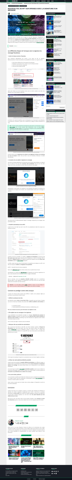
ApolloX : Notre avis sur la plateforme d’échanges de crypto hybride (58, 50)
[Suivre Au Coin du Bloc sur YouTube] (52, 471)
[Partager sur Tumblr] (32, 410)
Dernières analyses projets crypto (11, 473)
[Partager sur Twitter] (21, 410)
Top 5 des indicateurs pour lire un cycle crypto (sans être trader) (58, 63)
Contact (34, 478)
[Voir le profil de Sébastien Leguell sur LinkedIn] (23, 423)
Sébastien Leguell (16, 13)
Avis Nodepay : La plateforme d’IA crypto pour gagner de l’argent (58, 40)
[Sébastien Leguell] (9, 14)
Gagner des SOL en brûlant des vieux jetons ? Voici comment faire (58, 96)
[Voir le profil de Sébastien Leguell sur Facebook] (18, 423)
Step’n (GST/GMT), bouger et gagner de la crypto (55, 119)
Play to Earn (7, 475)
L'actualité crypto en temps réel (11, 472)
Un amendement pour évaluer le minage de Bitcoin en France (57, 22)
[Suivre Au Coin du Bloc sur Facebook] (56, 471)
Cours (52, 1)
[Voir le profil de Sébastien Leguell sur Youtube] (27, 423)
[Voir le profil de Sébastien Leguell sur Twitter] (20, 423)
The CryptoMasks (38, 378)
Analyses (38, 1)
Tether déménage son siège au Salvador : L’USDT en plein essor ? (58, 31)
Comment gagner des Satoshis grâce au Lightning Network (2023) (55, 118)
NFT (6, 474)
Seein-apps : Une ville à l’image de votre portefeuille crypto (58, 54)
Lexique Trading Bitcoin (24, 473)
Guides (48, 1)
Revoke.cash (13, 329)
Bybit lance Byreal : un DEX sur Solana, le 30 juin (58, 17)
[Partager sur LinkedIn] (25, 410)
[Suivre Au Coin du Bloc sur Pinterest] (52, 473)
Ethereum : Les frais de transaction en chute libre (58, 26)
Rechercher (48, 106)
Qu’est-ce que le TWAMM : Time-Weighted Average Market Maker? (57, 68)
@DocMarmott (23, 272)
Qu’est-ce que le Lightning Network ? (57, 72)
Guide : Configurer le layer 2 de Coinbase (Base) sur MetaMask (57, 101)
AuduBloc (12, 1)
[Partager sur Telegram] (36, 410)
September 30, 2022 (22, 276)
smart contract (20, 260)
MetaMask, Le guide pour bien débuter (42, 472)
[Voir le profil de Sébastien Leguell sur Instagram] (25, 423)
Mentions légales (42, 478)
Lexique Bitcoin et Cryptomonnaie (26, 472)
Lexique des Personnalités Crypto (26, 474)
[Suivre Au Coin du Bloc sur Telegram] (54, 473)
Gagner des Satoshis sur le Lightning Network (43, 475)
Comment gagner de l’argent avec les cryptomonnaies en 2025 (58, 87)
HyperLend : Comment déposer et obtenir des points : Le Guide (58, 91)
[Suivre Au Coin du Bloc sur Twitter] (54, 471)
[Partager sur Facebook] (18, 410)
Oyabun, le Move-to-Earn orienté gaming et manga (55, 121)
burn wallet (22, 369)
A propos (28, 478)
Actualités (33, 1)
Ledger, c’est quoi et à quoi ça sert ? (52, 115)
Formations (43, 1)
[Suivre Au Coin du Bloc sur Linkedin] (56, 473)
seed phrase (12, 127)
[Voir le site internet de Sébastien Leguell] (16, 423)
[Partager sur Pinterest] (29, 410)
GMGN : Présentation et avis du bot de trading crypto (58, 45)
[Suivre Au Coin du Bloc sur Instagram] (58, 471)
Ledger (26, 284)
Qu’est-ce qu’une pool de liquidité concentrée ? (58, 78)
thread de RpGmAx (40, 42)
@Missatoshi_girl (16, 269)
